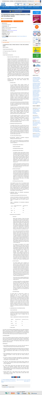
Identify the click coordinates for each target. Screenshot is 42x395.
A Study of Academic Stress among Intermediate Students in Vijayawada (37, 98)
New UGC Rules (36, 30)
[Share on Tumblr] (19, 377)
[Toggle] (2, 40)
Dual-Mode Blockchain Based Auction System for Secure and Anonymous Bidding (36, 135)
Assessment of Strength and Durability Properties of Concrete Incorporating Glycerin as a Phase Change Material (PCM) (37, 79)
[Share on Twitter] (13, 377)
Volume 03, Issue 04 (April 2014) (5, 13)
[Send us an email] (40, 1)
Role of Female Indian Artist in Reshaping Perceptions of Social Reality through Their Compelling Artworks (36, 129)
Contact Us (19, 8)
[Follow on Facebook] (40, 0)
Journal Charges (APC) (37, 55)
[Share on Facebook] (12, 377)
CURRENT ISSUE (36, 24)
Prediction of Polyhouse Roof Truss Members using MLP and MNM (37, 102)
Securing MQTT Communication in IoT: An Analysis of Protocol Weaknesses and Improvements (37, 123)
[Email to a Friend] (15, 377)
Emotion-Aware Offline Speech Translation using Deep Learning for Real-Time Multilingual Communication (37, 111)
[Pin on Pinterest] (16, 377)
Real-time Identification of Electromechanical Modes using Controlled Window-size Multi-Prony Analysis (8, 380)
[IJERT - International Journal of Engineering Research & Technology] (3, 4)
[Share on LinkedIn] (18, 377)
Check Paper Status (37, 12)
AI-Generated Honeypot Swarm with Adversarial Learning (36, 117)
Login (23, 8)
